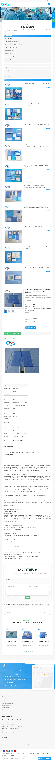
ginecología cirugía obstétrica (12, 41)
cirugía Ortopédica (9, 50)
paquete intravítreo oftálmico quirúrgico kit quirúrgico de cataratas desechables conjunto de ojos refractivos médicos (37, 207)
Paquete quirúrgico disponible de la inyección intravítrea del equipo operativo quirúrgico (37, 268)
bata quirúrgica (8, 62)
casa (3, 753)
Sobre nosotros (10, 753)
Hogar (5, 31)
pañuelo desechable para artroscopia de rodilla (12, 726)
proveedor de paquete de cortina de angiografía (13, 719)
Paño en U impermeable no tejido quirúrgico (40, 604)
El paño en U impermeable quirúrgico (33, 295)
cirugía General (8, 38)
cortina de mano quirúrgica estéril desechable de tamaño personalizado (43, 642)
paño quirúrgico (8, 76)
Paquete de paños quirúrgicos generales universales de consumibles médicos (37, 125)
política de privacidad (21, 758)
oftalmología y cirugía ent (11, 47)
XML (15, 758)
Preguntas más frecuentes (43, 753)
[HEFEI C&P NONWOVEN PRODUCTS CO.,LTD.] (5, 4)
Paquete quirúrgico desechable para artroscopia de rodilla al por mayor (36, 166)
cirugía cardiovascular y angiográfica (13, 44)
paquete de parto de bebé (8, 730)
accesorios (7, 70)
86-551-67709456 (13, 674)
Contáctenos (32, 753)
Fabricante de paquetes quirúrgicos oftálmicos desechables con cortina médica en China (35, 227)
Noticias (25, 753)
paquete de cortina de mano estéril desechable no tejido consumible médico (27, 642)
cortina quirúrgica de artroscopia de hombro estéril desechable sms (11, 642)
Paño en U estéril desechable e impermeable (14, 607)
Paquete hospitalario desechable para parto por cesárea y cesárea (35, 104)
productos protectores (10, 64)
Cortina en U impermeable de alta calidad (20, 604)
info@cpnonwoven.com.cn (19, 679)
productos (19, 753)
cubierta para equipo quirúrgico (12, 67)
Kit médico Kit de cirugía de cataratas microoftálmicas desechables (36, 247)
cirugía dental (8, 53)
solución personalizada (8, 755)
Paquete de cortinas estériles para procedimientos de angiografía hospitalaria (36, 84)
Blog (17, 755)
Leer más (48, 87)
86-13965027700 (8, 676)
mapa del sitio (11, 758)
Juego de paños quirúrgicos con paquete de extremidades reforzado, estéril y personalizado (35, 186)
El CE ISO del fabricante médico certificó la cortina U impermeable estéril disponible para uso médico (26, 582)
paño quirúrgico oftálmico (8, 724)
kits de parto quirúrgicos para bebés (10, 728)
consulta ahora (29, 327)
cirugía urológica (8, 59)
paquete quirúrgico (9, 73)
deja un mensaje (45, 758)
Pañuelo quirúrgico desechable (9, 732)
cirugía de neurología (10, 56)
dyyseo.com (4, 758)
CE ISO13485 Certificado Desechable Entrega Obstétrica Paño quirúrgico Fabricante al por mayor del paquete (37, 145)
